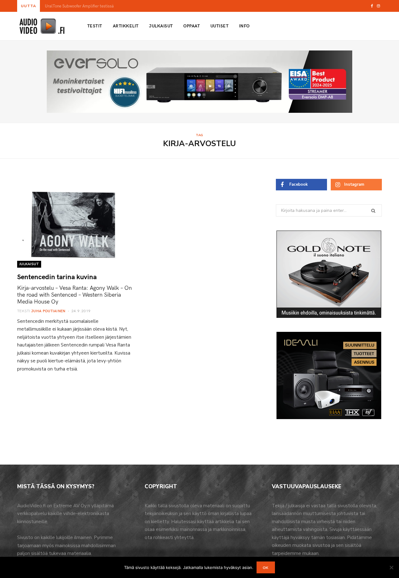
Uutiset (219, 26)
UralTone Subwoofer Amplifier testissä (79, 6)
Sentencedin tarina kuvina (57, 276)
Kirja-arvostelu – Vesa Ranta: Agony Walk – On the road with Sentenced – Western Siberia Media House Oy (74, 294)
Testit (94, 26)
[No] (391, 567)
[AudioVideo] (42, 26)
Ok (266, 567)
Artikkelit (126, 26)
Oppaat (191, 26)
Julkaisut (161, 26)
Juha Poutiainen (48, 310)
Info (244, 26)
